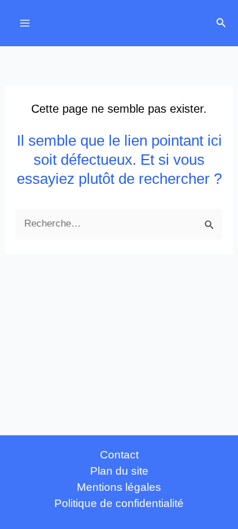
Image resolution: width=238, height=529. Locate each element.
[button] (221, 23)
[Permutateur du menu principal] (25, 23)
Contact (119, 455)
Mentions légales (119, 487)
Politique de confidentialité (119, 503)
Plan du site (119, 471)
